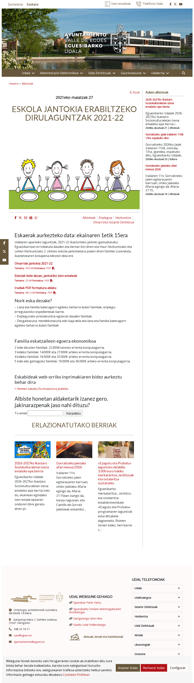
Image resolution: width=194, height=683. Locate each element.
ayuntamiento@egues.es (29, 642)
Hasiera (14, 83)
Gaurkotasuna (131, 73)
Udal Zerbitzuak (99, 73)
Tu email (21, 413)
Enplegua (105, 218)
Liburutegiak (142, 644)
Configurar (178, 668)
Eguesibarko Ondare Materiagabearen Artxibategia (95, 610)
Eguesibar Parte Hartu (87, 602)
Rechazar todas (154, 668)
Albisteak (27, 83)
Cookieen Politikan (76, 675)
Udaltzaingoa (143, 597)
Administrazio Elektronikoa (59, 73)
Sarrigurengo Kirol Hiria (87, 618)
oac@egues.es (23, 635)
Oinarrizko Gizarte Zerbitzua (113, 222)
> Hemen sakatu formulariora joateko (41, 389)
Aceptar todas (128, 668)
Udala (26, 73)
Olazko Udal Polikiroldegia (89, 624)
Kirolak (139, 635)
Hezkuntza (123, 218)
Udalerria (157, 73)
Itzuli (136, 92)
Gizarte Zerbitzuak (146, 607)
